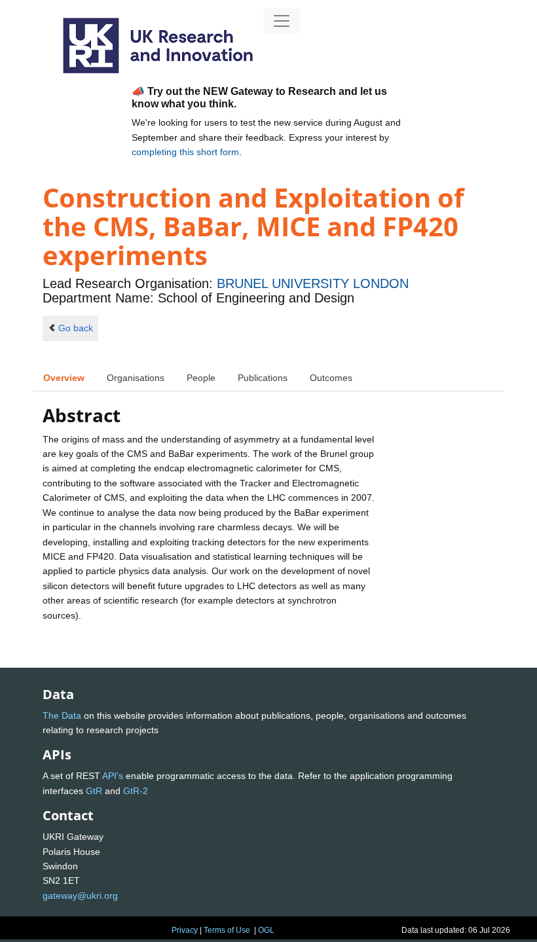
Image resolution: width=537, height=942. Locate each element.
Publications (262, 377)
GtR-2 (135, 791)
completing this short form (185, 152)
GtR (94, 791)
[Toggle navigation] (281, 21)
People (201, 377)
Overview (63, 377)
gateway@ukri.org (80, 895)
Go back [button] (75, 328)
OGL (266, 930)
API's (112, 775)
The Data (62, 715)
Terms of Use (227, 930)
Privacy (185, 930)
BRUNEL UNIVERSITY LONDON (313, 283)
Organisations (135, 377)
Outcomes (331, 377)
